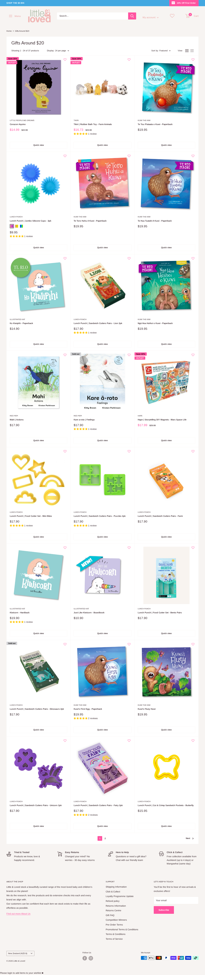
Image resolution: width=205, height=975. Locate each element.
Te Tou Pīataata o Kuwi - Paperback (155, 124)
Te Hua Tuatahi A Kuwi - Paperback (155, 221)
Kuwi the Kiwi (144, 120)
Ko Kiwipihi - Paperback (21, 323)
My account (149, 17)
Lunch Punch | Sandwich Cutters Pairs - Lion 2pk (98, 323)
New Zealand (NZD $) (17, 953)
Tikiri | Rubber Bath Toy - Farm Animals (93, 124)
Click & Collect (113, 891)
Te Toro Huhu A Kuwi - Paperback (90, 221)
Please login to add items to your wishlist (20, 973)
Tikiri (76, 120)
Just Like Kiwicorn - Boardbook (89, 612)
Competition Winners (116, 920)
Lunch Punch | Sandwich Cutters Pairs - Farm (160, 516)
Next (188, 838)
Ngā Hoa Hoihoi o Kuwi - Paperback (155, 323)
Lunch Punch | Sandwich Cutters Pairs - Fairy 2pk (98, 805)
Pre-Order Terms (114, 924)
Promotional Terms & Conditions (122, 929)
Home (9, 31)
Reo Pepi (14, 416)
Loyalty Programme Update (120, 896)
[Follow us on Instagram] (91, 958)
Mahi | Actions (17, 419)
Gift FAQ (110, 915)
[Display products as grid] (186, 50)
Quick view (38, 145)
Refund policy (112, 901)
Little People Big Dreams (22, 120)
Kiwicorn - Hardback (19, 612)
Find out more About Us (18, 913)
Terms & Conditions (115, 934)
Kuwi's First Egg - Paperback (88, 709)
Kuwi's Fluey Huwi (147, 709)
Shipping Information (116, 886)
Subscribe (164, 910)
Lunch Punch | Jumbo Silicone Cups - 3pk (30, 221)
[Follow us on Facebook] (84, 958)
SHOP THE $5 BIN (15, 3)
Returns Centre (113, 910)
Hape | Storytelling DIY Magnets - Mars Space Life (162, 419)
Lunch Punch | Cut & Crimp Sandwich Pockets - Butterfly (166, 805)
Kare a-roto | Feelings (84, 419)
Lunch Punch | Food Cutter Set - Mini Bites (31, 516)
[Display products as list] (192, 50)
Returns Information (116, 906)
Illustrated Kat (17, 319)
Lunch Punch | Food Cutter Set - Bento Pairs (160, 612)
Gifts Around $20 (22, 31)
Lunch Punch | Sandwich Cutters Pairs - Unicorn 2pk (36, 805)
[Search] (132, 16)
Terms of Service (114, 939)
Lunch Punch (16, 217)
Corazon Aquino (18, 124)
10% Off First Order (186, 3)
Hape (140, 416)
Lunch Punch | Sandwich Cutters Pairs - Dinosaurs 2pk (37, 709)
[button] (65, 61)
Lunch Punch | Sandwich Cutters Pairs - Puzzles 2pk (100, 516)
